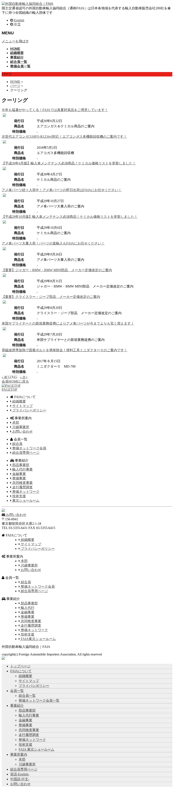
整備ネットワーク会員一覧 (39, 700)
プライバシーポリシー (28, 410)
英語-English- (19, 774)
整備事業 (18, 478)
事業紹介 (17, 705)
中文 (17, 24)
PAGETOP (9, 389)
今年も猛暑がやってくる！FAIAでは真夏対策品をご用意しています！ (55, 110)
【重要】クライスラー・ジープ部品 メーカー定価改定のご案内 (51, 297)
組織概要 (18, 401)
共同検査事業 (22, 483)
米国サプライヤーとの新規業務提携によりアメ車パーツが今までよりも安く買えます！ (68, 323)
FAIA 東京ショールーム (36, 749)
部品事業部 (20, 465)
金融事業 (18, 474)
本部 (15, 422)
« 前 (4, 377)
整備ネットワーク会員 (28, 448)
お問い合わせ (22, 431)
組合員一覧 (27, 695)
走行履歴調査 (22, 487)
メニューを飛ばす (15, 41)
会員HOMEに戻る (15, 381)
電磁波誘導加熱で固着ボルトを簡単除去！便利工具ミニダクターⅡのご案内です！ (64, 350)
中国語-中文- (19, 779)
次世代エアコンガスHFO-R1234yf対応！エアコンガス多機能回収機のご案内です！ (64, 136)
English (18, 20)
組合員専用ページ (25, 452)
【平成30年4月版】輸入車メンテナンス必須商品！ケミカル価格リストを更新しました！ (69, 163)
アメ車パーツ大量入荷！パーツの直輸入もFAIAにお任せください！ (53, 243)
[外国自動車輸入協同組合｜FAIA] (27, 4)
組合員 (16, 444)
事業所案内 (18, 754)
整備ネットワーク (25, 491)
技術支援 (18, 496)
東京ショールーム (25, 500)
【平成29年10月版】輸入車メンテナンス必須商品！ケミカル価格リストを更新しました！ (70, 216)
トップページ (20, 666)
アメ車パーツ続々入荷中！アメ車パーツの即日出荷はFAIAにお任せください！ (62, 190)
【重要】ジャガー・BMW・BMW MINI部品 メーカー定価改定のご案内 (57, 270)
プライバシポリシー (34, 685)
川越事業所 (20, 427)
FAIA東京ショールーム (38, 639)
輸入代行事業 (22, 469)
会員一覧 (17, 691)
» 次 (22, 377)
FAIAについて (21, 671)
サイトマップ (22, 406)
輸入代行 (27, 608)
